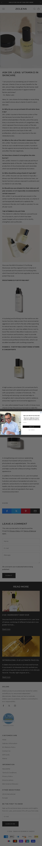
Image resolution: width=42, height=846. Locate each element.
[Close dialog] (41, 412)
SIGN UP (31, 426)
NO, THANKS (31, 429)
